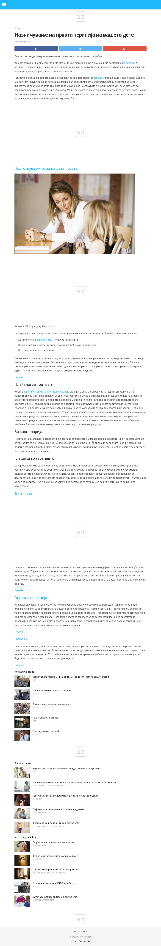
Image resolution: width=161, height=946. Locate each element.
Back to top (80, 932)
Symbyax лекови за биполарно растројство (55, 897)
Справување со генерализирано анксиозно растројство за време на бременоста (75, 782)
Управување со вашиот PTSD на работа (53, 883)
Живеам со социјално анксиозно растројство (56, 823)
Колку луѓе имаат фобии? (46, 731)
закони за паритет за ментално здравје (46, 391)
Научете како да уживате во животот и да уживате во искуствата (66, 768)
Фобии (17, 28)
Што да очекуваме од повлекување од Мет (55, 856)
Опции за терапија (30, 597)
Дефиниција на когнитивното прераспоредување (59, 809)
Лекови (21, 639)
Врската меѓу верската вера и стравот (52, 704)
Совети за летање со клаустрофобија (52, 690)
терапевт (128, 63)
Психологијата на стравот (46, 717)
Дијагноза (23, 493)
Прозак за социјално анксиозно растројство (55, 869)
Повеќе (19, 377)
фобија (98, 77)
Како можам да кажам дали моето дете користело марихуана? (65, 795)
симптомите (44, 339)
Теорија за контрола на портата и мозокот (54, 842)
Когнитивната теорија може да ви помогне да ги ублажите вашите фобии (71, 677)
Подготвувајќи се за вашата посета (46, 168)
